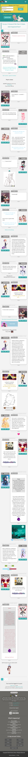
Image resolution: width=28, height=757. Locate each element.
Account (8, 745)
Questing (9, 570)
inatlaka (23, 158)
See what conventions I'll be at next (9, 319)
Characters (9, 84)
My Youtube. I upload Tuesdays (9, 75)
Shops (20, 742)
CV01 (23, 110)
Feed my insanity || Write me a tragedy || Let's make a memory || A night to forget (9, 69)
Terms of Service (12, 755)
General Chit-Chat (14, 24)
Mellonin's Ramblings (9, 229)
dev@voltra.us (16, 705)
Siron (23, 545)
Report (9, 73)
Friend (2, 46)
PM (5, 46)
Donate (20, 745)
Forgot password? (20, 6)
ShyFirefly (5, 236)
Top (18, 755)
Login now (12, 685)
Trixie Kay (23, 263)
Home (8, 739)
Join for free (7, 17)
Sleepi (5, 33)
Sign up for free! (19, 686)
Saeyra (6, 473)
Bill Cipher (5, 282)
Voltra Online (4, 1)
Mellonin (6, 128)
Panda (23, 440)
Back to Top (14, 692)
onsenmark (6, 91)
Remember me (7, 11)
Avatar (8, 742)
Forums (4, 24)
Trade (8, 46)
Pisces (6, 415)
